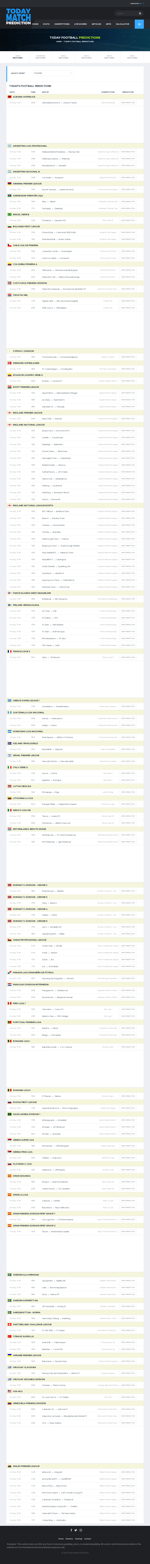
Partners (69, 1538)
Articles (96, 24)
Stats (46, 24)
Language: (135, 3)
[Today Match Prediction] (18, 16)
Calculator (122, 24)
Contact (87, 1538)
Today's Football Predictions (79, 42)
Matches (18, 57)
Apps (108, 24)
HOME (35, 24)
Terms (61, 1538)
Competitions (61, 24)
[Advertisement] (75, 124)
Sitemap (78, 1538)
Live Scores (80, 24)
